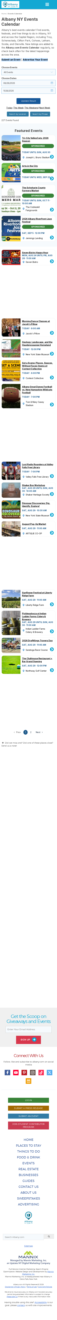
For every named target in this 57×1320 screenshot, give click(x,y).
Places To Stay (28, 1145)
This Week (18, 107)
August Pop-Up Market (34, 524)
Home (3, 14)
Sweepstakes (28, 1198)
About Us (28, 1192)
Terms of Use (32, 1287)
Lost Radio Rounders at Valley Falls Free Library (37, 466)
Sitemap (28, 1246)
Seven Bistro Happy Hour (35, 252)
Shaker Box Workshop (33, 485)
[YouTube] (16, 1072)
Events (28, 1163)
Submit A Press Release (28, 1108)
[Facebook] (7, 1072)
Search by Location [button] (17, 114)
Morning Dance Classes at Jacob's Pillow (36, 322)
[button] (28, 72)
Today (9, 107)
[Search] (49, 1236)
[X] (49, 1072)
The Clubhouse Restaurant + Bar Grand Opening (37, 660)
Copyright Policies (45, 1287)
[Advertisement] (28, 880)
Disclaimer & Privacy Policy (15, 1287)
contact (21, 1305)
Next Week (44, 107)
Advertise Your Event (35, 59)
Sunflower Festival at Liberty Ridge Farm (37, 594)
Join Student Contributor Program (28, 1125)
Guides (28, 1181)
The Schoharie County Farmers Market (33, 189)
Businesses (28, 1175)
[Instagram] (33, 1072)
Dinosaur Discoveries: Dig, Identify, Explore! (36, 504)
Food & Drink (28, 1157)
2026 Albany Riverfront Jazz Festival (37, 220)
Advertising (28, 1204)
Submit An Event (28, 1116)
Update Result (28, 101)
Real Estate (28, 1169)
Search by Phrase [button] (40, 114)
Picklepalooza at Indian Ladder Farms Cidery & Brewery (34, 616)
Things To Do (28, 1151)
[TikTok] (41, 1072)
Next (38, 732)
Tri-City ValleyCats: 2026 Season (35, 139)
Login (28, 1100)
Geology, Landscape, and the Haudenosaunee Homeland (37, 343)
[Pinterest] (24, 1072)
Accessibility (41, 1302)
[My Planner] (28, 1081)
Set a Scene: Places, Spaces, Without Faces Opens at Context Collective (37, 366)
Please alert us (12, 1297)
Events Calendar (15, 14)
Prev (18, 732)
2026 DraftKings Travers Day (37, 640)
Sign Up (26, 1039)
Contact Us (29, 1187)
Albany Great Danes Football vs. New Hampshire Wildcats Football (37, 389)
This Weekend (31, 107)
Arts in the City (30, 166)
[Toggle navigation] (47, 4)
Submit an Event (11, 59)
